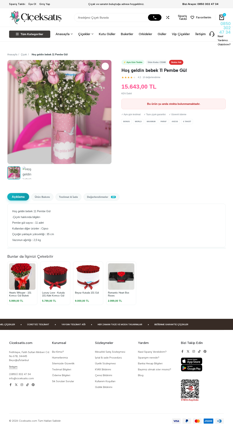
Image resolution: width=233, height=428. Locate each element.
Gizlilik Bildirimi (103, 387)
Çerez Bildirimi (103, 375)
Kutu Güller (107, 34)
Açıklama (18, 196)
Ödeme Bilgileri (61, 375)
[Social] (10, 384)
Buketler (127, 34)
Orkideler (145, 34)
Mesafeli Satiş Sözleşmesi (110, 351)
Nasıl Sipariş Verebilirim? (152, 351)
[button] (176, 17)
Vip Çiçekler (181, 34)
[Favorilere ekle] (105, 66)
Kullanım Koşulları (105, 381)
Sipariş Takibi (17, 4)
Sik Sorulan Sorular (63, 381)
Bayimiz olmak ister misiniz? (154, 369)
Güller (162, 34)
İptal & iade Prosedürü (108, 357)
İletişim (200, 34)
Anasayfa (63, 34)
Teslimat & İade (68, 197)
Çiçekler (84, 34)
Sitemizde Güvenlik (63, 363)
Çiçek (24, 54)
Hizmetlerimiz (60, 357)
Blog (140, 375)
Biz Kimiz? (58, 351)
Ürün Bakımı (42, 197)
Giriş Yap (44, 4)
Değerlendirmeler (101, 197)
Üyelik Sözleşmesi (105, 363)
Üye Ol (32, 4)
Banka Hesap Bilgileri (150, 363)
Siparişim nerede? (148, 357)
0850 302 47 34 (225, 28)
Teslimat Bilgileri (61, 369)
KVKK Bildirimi (103, 369)
